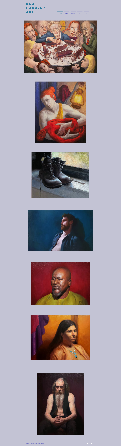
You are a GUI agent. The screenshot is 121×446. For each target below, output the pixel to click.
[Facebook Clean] (88, 444)
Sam (30, 4)
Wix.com (42, 443)
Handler (36, 8)
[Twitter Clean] (91, 443)
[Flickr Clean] (93, 443)
